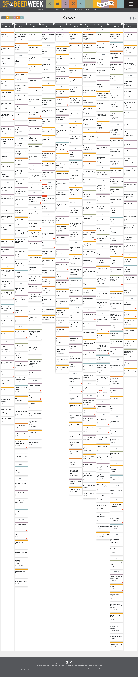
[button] (135, 18)
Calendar (79, 10)
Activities (56, 10)
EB (14, 18)
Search (97, 10)
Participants (43, 10)
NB (11, 18)
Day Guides (67, 10)
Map (89, 10)
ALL (3, 18)
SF (7, 18)
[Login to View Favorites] (132, 18)
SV (18, 18)
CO (22, 18)
